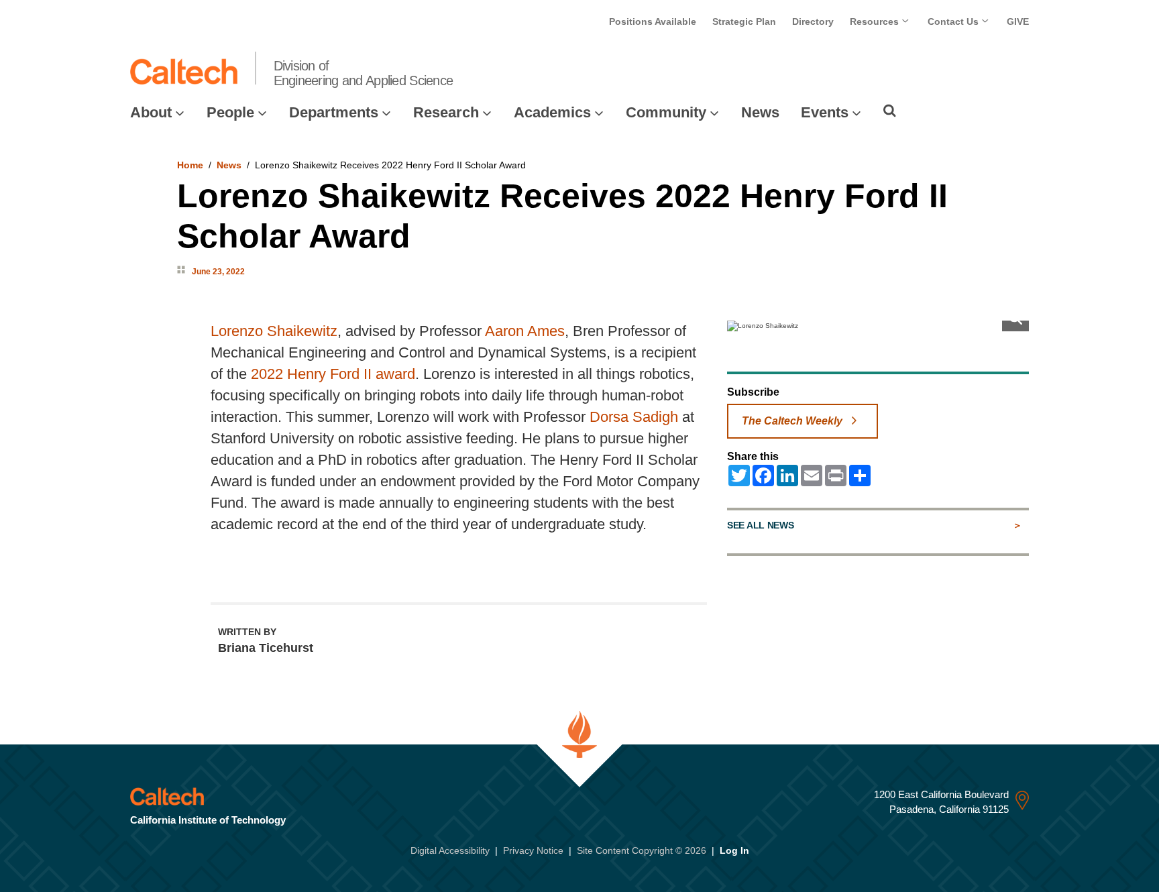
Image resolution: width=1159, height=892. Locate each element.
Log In (734, 850)
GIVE (1018, 21)
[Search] (889, 110)
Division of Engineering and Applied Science (363, 73)
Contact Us (954, 21)
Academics (552, 112)
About (151, 112)
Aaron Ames (525, 331)
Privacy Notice (533, 850)
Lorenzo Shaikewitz (274, 331)
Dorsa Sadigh (634, 416)
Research (446, 112)
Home (190, 165)
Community (666, 112)
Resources (875, 21)
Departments (333, 112)
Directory (813, 21)
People (230, 112)
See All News (760, 525)
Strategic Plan (744, 21)
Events (824, 112)
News (760, 112)
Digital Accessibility (450, 850)
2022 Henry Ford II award (333, 374)
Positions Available (652, 21)
